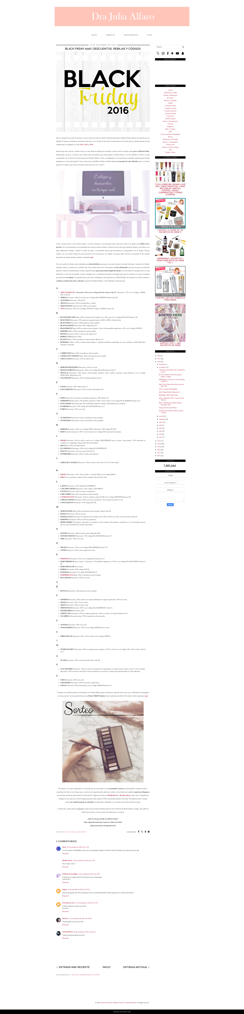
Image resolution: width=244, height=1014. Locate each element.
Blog (94, 35)
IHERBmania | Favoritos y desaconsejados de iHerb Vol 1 (170, 260)
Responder (65, 853)
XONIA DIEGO (67, 932)
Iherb (170, 131)
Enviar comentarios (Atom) (86, 975)
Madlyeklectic (113, 795)
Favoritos (170, 124)
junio (160, 428)
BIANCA (65, 918)
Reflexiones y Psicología (170, 139)
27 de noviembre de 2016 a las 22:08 (80, 918)
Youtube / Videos (170, 152)
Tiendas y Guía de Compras (170, 147)
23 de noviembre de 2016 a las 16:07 (89, 874)
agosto (161, 422)
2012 (82, 144)
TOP (170, 150)
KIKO (62, 477)
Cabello (170, 103)
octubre (161, 416)
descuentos (81, 832)
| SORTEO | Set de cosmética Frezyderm (170, 299)
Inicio (106, 967)
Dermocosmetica (170, 119)
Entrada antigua (135, 967)
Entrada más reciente (74, 967)
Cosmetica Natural (170, 113)
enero (160, 437)
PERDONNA (65, 559)
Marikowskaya (125, 795)
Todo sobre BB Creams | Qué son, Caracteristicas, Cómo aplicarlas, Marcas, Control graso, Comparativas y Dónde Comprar (170, 189)
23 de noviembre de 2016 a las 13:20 (84, 860)
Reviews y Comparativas (170, 142)
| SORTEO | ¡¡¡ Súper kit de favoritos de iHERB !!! (170, 231)
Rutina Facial (170, 144)
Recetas (170, 137)
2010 (158, 456)
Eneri (64, 847)
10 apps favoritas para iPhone (168, 408)
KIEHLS (63, 474)
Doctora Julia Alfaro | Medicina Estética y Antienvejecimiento (118, 1003)
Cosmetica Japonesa (170, 111)
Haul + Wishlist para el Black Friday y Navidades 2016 (170, 403)
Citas (149, 35)
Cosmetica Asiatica (170, 106)
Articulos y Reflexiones (170, 95)
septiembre (162, 419)
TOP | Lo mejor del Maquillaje (168, 389)
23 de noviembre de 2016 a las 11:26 (78, 847)
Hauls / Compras (170, 129)
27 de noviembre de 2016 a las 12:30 (86, 903)
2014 (91, 144)
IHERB (63, 440)
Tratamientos (131, 35)
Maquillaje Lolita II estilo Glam (168, 395)
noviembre (162, 367)
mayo (160, 431)
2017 (158, 359)
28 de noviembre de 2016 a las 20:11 (85, 932)
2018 (158, 356)
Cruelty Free (170, 116)
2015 (158, 441)
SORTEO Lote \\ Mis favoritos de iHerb (170, 344)
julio (160, 425)
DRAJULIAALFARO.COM (122, 1011)
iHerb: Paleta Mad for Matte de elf (169, 392)
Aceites (170, 90)
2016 (158, 362)
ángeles (64, 889)
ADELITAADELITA (67, 292)
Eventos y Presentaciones (170, 121)
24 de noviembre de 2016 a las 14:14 (79, 889)
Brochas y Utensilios (170, 100)
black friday (70, 832)
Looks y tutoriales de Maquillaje (170, 134)
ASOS (62, 309)
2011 (158, 453)
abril (160, 434)
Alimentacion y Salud (170, 93)
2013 (86, 144)
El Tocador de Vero (68, 903)
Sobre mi (110, 35)
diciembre (162, 364)
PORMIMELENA (66, 575)
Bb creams (170, 98)
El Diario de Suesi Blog (69, 874)
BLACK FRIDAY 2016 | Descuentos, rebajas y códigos (170, 375)
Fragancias (170, 126)
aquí (91, 257)
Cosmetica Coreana (170, 108)
